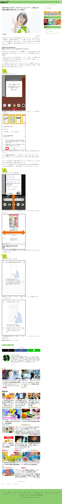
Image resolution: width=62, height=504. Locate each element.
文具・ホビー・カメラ (7, 493)
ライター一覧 (46, 493)
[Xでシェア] (8, 350)
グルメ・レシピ (56, 492)
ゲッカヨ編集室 (49, 31)
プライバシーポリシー (54, 493)
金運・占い (20, 492)
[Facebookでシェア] (21, 350)
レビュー (5, 492)
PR (33, 493)
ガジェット (15, 492)
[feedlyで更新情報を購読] (11, 364)
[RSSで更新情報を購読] (13, 364)
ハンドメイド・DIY (48, 492)
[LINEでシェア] (34, 350)
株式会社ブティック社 (51, 29)
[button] (60, 8)
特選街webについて (39, 493)
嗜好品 (24, 493)
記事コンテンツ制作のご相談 (52, 33)
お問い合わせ (21, 495)
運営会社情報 (40, 495)
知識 (42, 492)
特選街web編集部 (15, 355)
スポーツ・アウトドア (17, 493)
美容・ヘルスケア (36, 492)
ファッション (29, 493)
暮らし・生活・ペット (28, 492)
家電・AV (9, 492)
